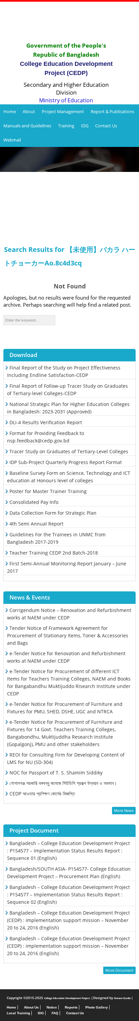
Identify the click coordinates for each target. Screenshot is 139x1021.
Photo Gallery (96, 1007)
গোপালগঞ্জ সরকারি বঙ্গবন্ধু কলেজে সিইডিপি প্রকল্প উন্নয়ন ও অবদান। (63, 783)
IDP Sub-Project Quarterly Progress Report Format (65, 462)
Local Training (18, 1013)
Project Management (63, 111)
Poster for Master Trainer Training (48, 491)
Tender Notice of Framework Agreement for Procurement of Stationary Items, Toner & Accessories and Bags (67, 635)
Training (66, 126)
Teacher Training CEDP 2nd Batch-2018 (53, 553)
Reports (71, 1007)
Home (9, 111)
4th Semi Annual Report (36, 523)
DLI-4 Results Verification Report (45, 422)
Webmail (12, 140)
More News (124, 810)
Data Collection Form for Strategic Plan (52, 513)
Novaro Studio (122, 998)
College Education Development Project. (67, 998)
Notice (52, 1007)
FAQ (55, 1013)
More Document (119, 970)
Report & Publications (112, 111)
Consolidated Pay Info (33, 502)
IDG (84, 126)
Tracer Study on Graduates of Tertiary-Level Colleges (68, 451)
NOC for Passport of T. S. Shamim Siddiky (56, 772)
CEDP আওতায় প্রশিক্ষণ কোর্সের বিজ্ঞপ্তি (42, 793)
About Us (31, 1007)
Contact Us (106, 126)
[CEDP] (69, 21)
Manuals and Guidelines (27, 126)
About (29, 111)
